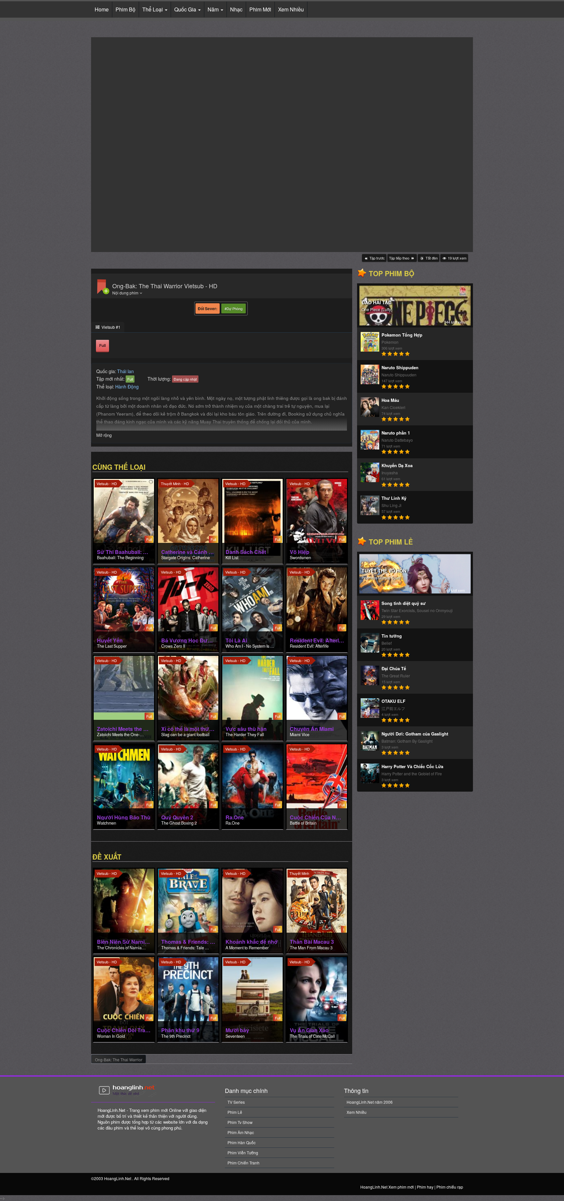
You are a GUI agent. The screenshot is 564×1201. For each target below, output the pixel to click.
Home (102, 9)
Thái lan (125, 371)
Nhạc (236, 9)
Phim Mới (260, 9)
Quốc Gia (185, 9)
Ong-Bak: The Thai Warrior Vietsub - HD (164, 285)
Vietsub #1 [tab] (110, 327)
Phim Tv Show (240, 1122)
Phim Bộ (125, 9)
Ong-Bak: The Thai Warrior (118, 1059)
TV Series (236, 1102)
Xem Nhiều (291, 9)
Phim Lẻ (234, 1112)
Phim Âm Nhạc (240, 1132)
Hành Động (127, 386)
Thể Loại (153, 9)
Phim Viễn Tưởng (242, 1152)
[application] (282, 144)
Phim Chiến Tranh (243, 1162)
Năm (214, 9)
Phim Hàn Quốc (241, 1142)
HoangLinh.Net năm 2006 (370, 1102)
